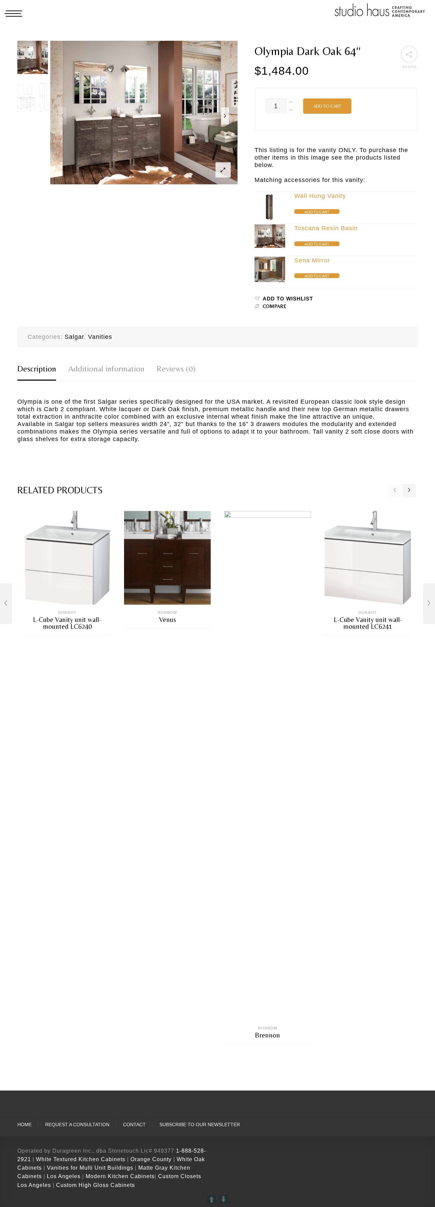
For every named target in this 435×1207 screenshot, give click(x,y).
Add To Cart (316, 211)
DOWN (223, 1199)
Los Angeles (64, 1176)
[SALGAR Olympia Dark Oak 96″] (429, 603)
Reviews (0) (176, 368)
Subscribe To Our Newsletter (199, 1124)
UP (211, 1199)
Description (36, 368)
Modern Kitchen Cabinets (120, 1176)
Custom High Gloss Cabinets (95, 1185)
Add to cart (327, 106)
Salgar (74, 336)
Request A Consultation (77, 1124)
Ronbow (167, 612)
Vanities (100, 336)
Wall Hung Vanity (320, 196)
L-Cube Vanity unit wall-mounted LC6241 (368, 623)
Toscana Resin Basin (326, 228)
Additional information (106, 368)
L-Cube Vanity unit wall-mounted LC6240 (67, 623)
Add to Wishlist (288, 298)
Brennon (267, 1035)
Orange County (151, 1159)
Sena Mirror (312, 260)
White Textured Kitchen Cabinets (80, 1159)
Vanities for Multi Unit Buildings (90, 1168)
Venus (167, 620)
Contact (134, 1124)
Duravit (67, 612)
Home (24, 1124)
